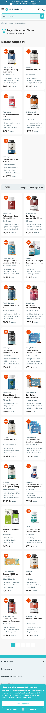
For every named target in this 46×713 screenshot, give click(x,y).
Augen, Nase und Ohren (17, 23)
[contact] (38, 9)
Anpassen (33, 709)
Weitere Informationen (23, 697)
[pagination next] (28, 645)
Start (5, 23)
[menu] (3, 9)
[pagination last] (33, 645)
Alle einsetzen (23, 704)
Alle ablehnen (12, 709)
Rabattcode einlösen (24, 4)
